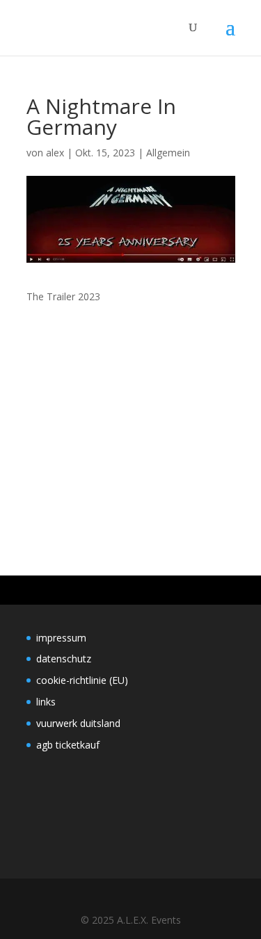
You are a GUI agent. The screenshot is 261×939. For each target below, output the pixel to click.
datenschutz (63, 658)
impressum (61, 637)
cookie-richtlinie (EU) (82, 680)
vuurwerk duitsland (78, 723)
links (46, 701)
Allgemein (168, 152)
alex (55, 152)
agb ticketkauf (68, 744)
